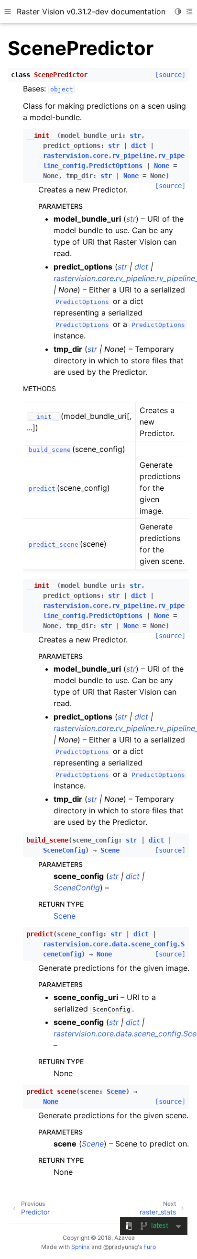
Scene (65, 916)
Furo (149, 1246)
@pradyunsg (120, 1246)
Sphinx (80, 1246)
